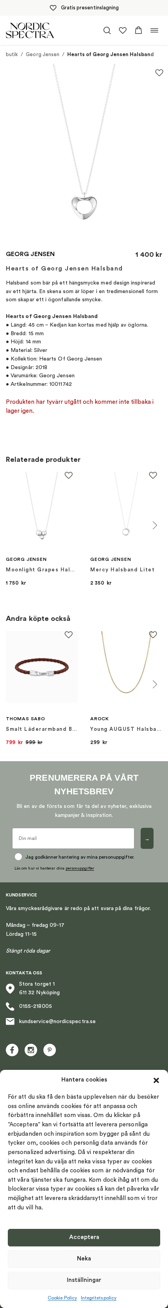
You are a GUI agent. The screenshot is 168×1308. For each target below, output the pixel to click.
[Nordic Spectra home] (30, 30)
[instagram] (31, 1050)
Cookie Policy (62, 1298)
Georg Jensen (42, 54)
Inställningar (84, 1280)
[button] (156, 1080)
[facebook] (12, 1050)
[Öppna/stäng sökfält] (107, 30)
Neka (84, 1259)
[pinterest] (49, 1050)
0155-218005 (35, 1006)
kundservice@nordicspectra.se (57, 1021)
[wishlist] (122, 30)
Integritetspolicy (98, 1298)
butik (12, 54)
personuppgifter (80, 868)
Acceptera (84, 1237)
